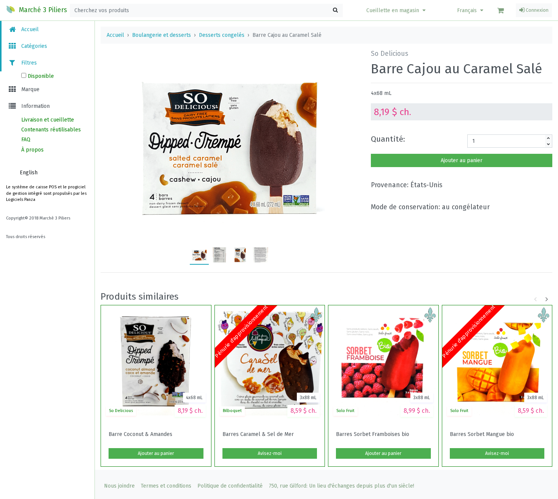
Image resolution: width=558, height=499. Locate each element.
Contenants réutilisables (51, 129)
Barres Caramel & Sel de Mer (258, 434)
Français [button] (467, 10)
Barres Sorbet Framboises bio (372, 434)
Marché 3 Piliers (42, 10)
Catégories (33, 46)
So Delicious (121, 410)
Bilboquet (232, 410)
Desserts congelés (221, 35)
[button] (396, 10)
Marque (29, 89)
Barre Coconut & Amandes (140, 434)
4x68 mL (381, 93)
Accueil (29, 29)
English (29, 172)
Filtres (28, 63)
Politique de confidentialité (230, 486)
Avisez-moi (270, 453)
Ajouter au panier (461, 160)
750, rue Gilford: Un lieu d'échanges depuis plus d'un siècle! (341, 486)
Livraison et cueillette (47, 120)
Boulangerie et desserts (161, 35)
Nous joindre (119, 486)
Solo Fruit (345, 410)
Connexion (537, 10)
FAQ (25, 139)
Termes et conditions (166, 486)
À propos (32, 150)
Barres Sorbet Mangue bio (482, 434)
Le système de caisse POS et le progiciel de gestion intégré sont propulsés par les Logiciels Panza (46, 193)
